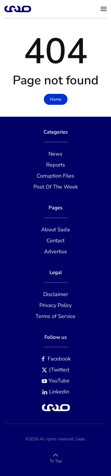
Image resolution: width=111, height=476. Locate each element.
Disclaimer (55, 294)
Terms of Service (55, 316)
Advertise (55, 251)
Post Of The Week (55, 186)
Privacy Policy (55, 305)
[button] (104, 9)
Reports (55, 164)
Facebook (59, 358)
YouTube (59, 380)
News (55, 153)
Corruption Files (55, 175)
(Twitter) (59, 369)
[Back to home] (17, 9)
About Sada (55, 229)
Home (55, 99)
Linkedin (59, 391)
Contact (55, 240)
